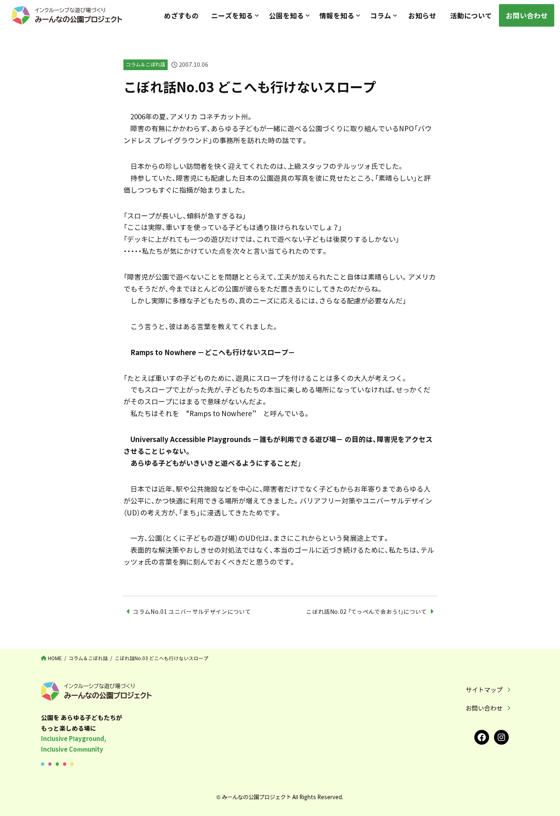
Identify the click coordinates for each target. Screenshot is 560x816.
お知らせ (422, 15)
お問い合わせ (527, 15)
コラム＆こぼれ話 (145, 64)
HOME (55, 658)
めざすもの (181, 15)
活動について (471, 15)
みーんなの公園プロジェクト (256, 797)
